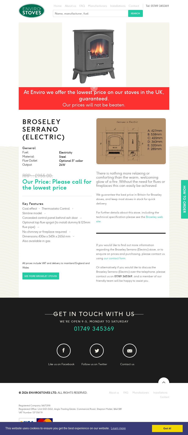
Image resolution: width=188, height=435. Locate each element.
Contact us (127, 364)
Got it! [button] (167, 428)
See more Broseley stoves (40, 276)
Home (58, 6)
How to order (184, 199)
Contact (134, 6)
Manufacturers (97, 6)
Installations (117, 6)
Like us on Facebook (61, 364)
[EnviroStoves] (32, 20)
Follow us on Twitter (94, 364)
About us (70, 6)
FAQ (82, 6)
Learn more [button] (118, 428)
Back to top (163, 382)
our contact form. (115, 258)
